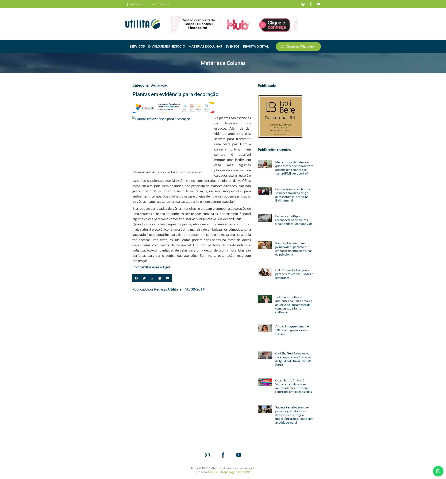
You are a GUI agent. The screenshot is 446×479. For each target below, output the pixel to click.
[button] (136, 278)
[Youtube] (318, 4)
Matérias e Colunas (205, 46)
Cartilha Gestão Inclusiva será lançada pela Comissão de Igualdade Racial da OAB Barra (293, 358)
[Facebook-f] (310, 4)
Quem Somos (134, 4)
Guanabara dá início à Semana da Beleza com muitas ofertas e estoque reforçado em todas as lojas (293, 385)
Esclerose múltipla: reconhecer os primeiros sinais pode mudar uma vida (294, 220)
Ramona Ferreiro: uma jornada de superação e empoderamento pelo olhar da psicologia (293, 248)
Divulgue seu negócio (166, 46)
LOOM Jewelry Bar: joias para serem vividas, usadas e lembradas (294, 273)
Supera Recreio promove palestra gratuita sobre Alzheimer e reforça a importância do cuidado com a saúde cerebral (294, 414)
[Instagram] (302, 4)
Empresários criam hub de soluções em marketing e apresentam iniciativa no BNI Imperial (292, 194)
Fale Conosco (160, 4)
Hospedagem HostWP (235, 472)
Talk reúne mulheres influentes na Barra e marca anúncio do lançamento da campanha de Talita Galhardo (293, 304)
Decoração (159, 85)
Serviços (137, 46)
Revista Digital (256, 46)
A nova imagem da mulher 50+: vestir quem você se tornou (292, 330)
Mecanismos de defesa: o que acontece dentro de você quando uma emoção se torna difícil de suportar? (294, 167)
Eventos (232, 46)
